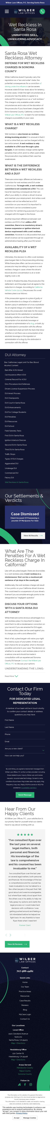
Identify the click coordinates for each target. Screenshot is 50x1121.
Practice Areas (25, 991)
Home (24, 982)
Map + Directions (18, 1043)
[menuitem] (25, 364)
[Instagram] (30, 1084)
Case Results (24, 1001)
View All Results (31, 535)
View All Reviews (15, 944)
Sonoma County (25, 1074)
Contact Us (25, 1019)
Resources (24, 996)
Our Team (25, 987)
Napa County (25, 1071)
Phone (7, 734)
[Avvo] (19, 1084)
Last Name (9, 727)
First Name (9, 720)
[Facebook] (25, 1084)
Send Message (25, 795)
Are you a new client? (14, 749)
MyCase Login (25, 1014)
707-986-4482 (25, 971)
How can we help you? (14, 756)
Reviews (25, 1005)
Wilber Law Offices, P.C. (14, 115)
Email (7, 742)
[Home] (24, 11)
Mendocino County (25, 1068)
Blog (25, 1010)
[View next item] (10, 535)
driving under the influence (16, 86)
